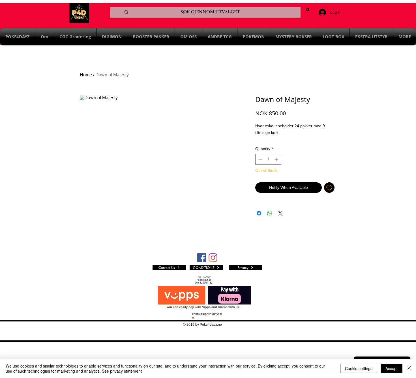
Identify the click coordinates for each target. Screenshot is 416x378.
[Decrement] (259, 159)
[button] (307, 9)
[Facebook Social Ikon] (201, 257)
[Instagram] (213, 257)
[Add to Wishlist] (329, 187)
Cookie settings (358, 368)
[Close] (409, 368)
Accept (391, 368)
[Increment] (276, 159)
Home (86, 74)
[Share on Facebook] (259, 213)
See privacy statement (122, 371)
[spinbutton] (268, 159)
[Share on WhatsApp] (269, 213)
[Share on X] (280, 213)
